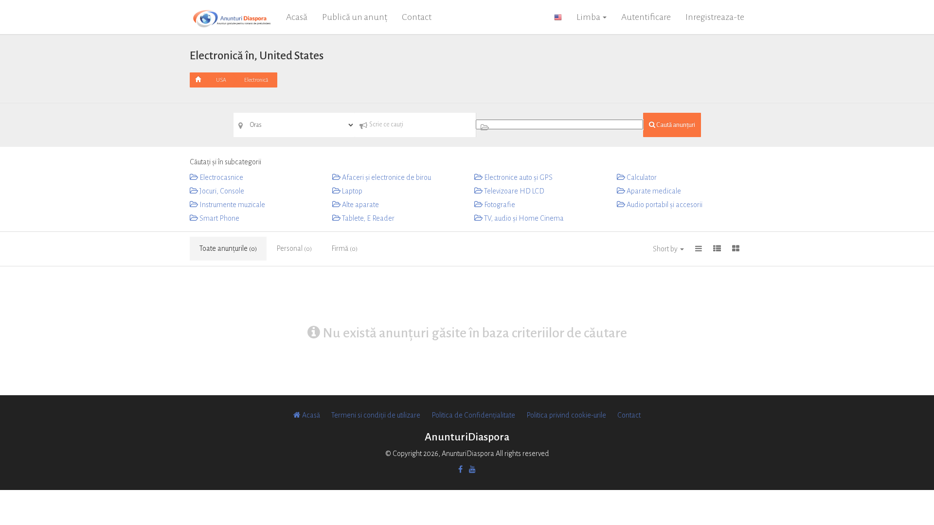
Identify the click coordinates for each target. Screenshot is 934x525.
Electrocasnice (220, 177)
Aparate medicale (653, 191)
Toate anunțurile (228, 248)
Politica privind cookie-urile (566, 415)
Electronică (256, 80)
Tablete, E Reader (368, 218)
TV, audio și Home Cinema (523, 218)
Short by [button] (666, 249)
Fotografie (499, 205)
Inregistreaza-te (714, 17)
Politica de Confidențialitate (473, 415)
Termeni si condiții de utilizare (375, 415)
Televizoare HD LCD (513, 191)
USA (221, 80)
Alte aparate (360, 205)
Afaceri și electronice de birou (386, 177)
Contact (416, 17)
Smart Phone (218, 218)
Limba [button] (589, 17)
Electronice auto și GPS (518, 177)
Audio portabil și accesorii (663, 205)
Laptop (351, 191)
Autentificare (646, 17)
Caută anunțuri (675, 125)
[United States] (558, 17)
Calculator (641, 177)
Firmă (344, 248)
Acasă (296, 17)
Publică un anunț (354, 17)
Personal (294, 248)
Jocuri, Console (221, 191)
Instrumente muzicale (231, 205)
